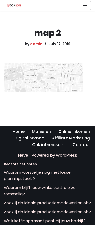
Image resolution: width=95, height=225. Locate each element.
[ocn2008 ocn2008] (12, 6)
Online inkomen (74, 131)
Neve (23, 155)
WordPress (66, 155)
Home (19, 131)
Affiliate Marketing (71, 138)
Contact (81, 144)
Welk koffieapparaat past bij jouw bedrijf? (45, 220)
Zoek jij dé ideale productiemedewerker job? (47, 203)
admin (36, 44)
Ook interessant (48, 144)
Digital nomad (30, 138)
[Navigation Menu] (85, 5)
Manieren (41, 131)
